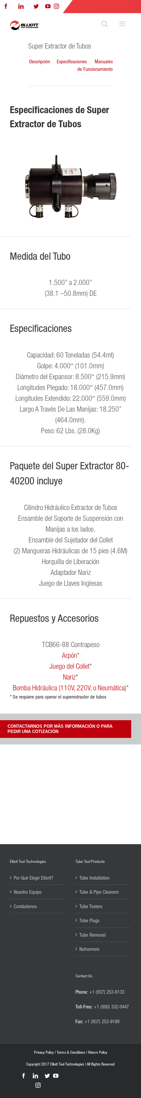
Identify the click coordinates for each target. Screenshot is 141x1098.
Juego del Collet (70, 666)
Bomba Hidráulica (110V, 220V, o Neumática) (69, 687)
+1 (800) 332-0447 (111, 1006)
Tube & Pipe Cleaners (99, 892)
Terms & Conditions (71, 1052)
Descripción (39, 61)
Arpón (69, 655)
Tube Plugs (89, 920)
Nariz (69, 677)
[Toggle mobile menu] (122, 23)
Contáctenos (25, 906)
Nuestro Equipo (28, 892)
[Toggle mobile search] (104, 23)
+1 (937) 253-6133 (106, 992)
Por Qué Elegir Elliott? (33, 878)
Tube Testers (90, 906)
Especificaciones (72, 61)
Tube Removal (92, 935)
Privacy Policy (44, 1052)
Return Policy (97, 1052)
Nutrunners (89, 949)
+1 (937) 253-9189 (101, 1021)
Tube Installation (94, 878)
